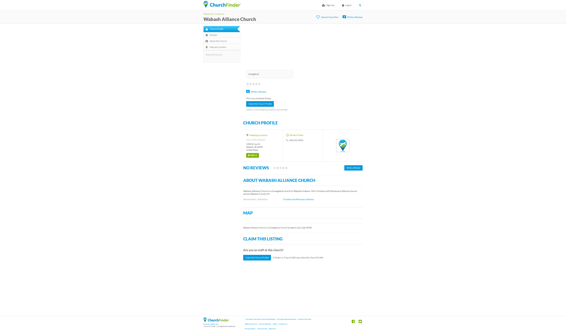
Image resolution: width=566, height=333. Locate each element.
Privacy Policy (250, 329)
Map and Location (218, 47)
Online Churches (304, 319)
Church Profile (216, 29)
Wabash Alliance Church (229, 19)
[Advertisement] (303, 46)
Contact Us (283, 324)
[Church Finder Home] (216, 321)
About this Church (218, 41)
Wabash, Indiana (213, 13)
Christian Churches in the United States (260, 319)
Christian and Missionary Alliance (298, 199)
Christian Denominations (286, 319)
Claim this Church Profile (260, 104)
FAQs (275, 324)
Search (361, 5)
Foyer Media (210, 324)
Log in (348, 5)
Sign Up (330, 5)
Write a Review (355, 17)
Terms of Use (262, 329)
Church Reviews (265, 324)
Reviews (213, 35)
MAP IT (253, 155)
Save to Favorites (329, 17)
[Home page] (222, 4)
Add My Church (251, 324)
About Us (272, 329)
